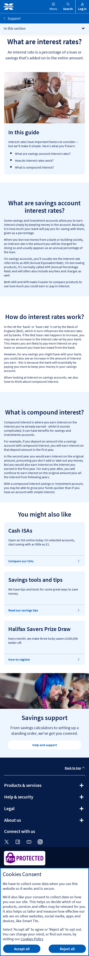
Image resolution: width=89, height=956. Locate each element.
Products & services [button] (34, 786)
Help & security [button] (30, 798)
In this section (15, 28)
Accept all (22, 948)
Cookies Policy (32, 938)
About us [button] (23, 821)
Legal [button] (20, 809)
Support (14, 18)
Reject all (67, 948)
